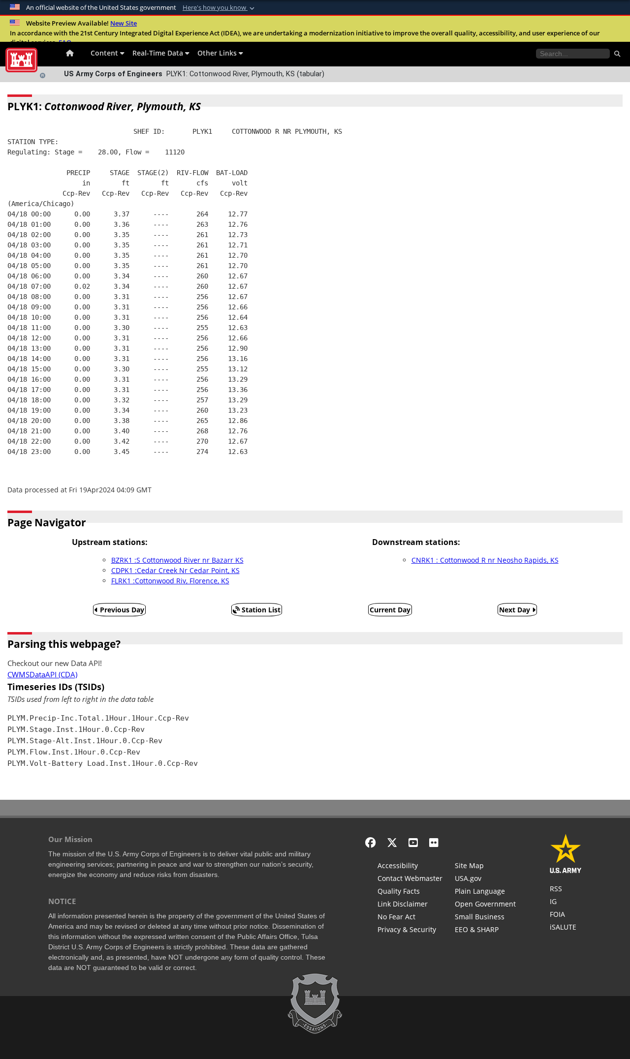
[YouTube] (413, 842)
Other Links (218, 53)
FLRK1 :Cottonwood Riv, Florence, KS (170, 580)
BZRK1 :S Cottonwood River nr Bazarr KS (177, 560)
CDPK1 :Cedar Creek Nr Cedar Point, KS (175, 570)
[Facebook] (370, 842)
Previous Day (121, 609)
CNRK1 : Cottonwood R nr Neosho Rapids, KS (485, 560)
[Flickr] (434, 842)
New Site (123, 23)
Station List (260, 609)
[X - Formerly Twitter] (392, 842)
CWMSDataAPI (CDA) (42, 674)
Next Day (515, 609)
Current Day (390, 609)
